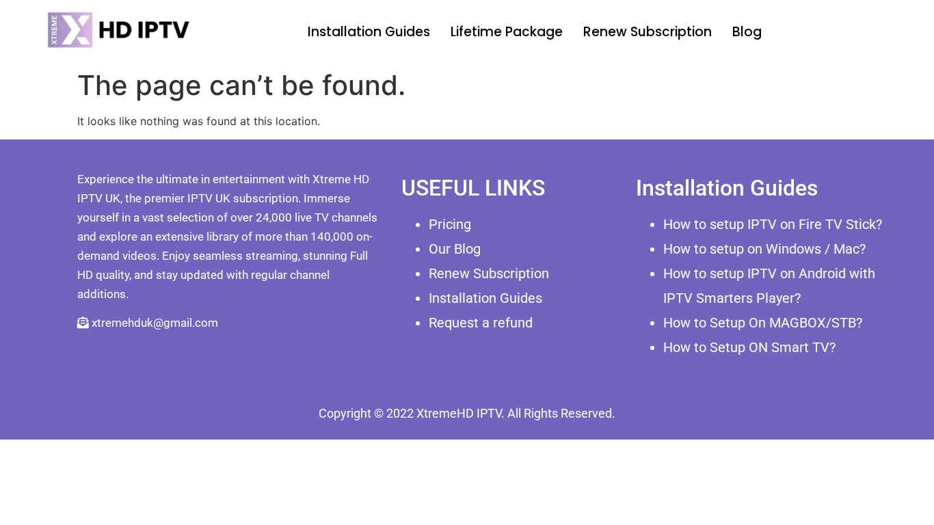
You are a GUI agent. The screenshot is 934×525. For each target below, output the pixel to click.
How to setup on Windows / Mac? (764, 249)
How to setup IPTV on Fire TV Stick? (772, 224)
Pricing (450, 224)
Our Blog (455, 249)
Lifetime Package (507, 32)
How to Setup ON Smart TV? (749, 347)
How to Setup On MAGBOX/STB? (762, 322)
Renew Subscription (647, 32)
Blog (747, 32)
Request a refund (481, 322)
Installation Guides (369, 32)
